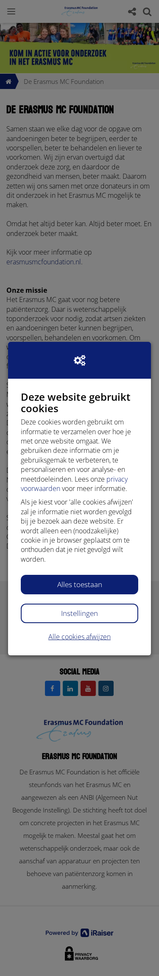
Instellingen (79, 613)
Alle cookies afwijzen (79, 636)
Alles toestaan (79, 584)
